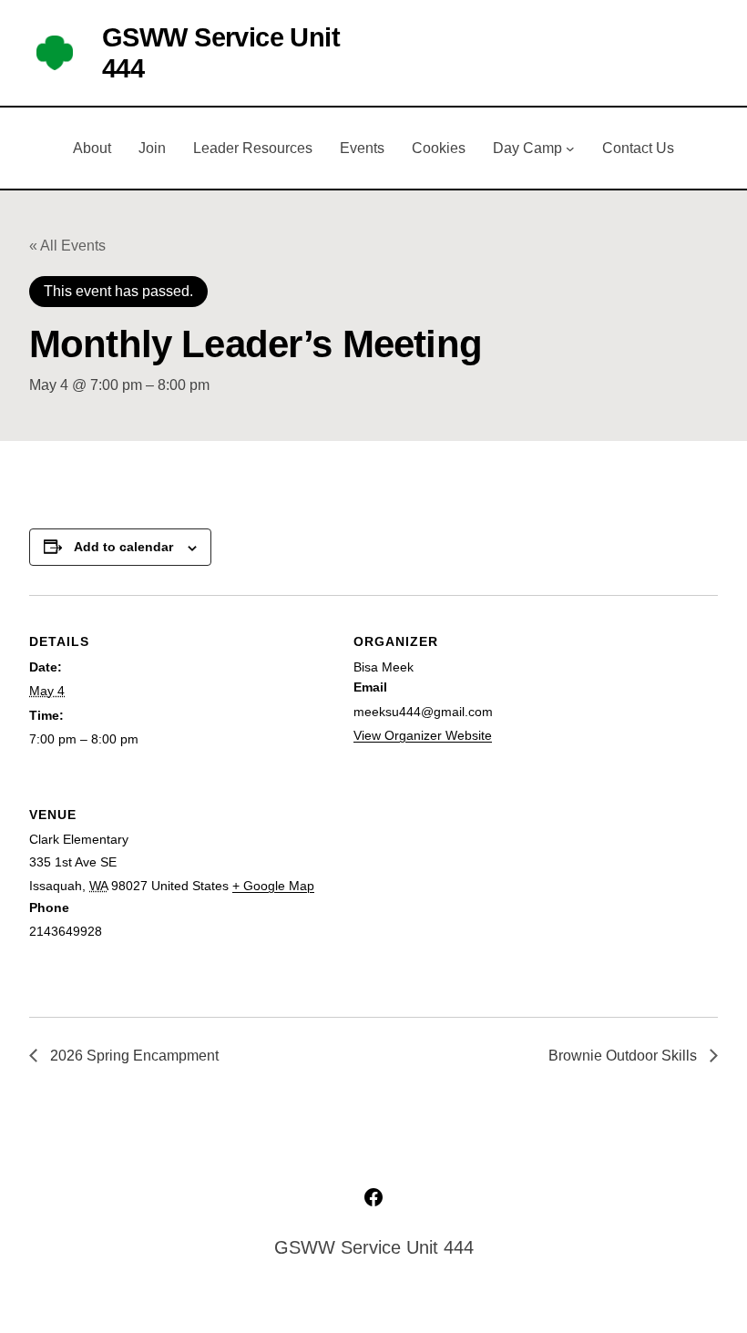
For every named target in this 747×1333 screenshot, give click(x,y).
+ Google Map (273, 885)
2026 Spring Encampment (132, 1055)
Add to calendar (123, 546)
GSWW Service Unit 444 (374, 1247)
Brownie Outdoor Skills (624, 1055)
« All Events (67, 245)
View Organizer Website (422, 735)
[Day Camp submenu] (570, 148)
